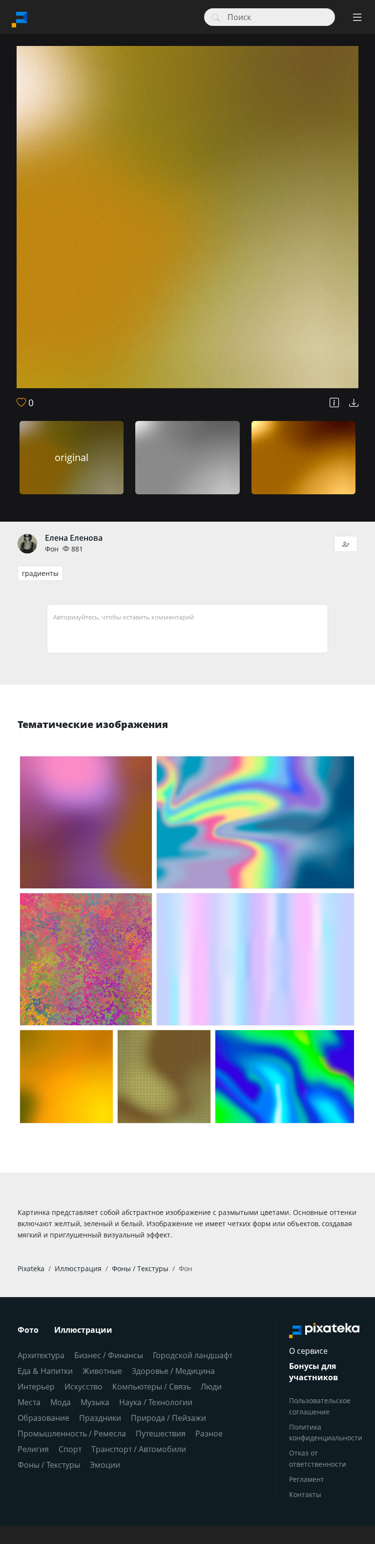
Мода (60, 1402)
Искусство (83, 1386)
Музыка (95, 1402)
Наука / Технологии (155, 1402)
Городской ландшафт (192, 1355)
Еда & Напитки (45, 1371)
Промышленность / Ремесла (72, 1433)
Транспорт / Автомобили (138, 1449)
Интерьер (36, 1386)
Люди (211, 1386)
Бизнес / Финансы (108, 1355)
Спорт (70, 1449)
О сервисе (308, 1350)
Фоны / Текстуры (49, 1464)
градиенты (40, 573)
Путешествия (161, 1433)
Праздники (100, 1417)
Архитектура (41, 1355)
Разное (209, 1433)
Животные (102, 1371)
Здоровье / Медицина (173, 1371)
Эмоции (105, 1464)
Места (29, 1402)
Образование (43, 1417)
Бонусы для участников (313, 1372)
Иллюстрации (83, 1329)
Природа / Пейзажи (168, 1417)
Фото (28, 1329)
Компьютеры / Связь (151, 1386)
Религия (33, 1449)
